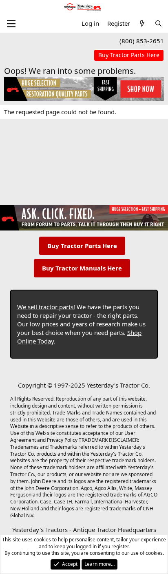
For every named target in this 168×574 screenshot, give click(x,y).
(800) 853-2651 (141, 41)
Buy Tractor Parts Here (82, 246)
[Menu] (11, 24)
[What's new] (142, 23)
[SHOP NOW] (129, 55)
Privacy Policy (62, 440)
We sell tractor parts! (46, 307)
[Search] (158, 23)
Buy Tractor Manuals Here (82, 268)
